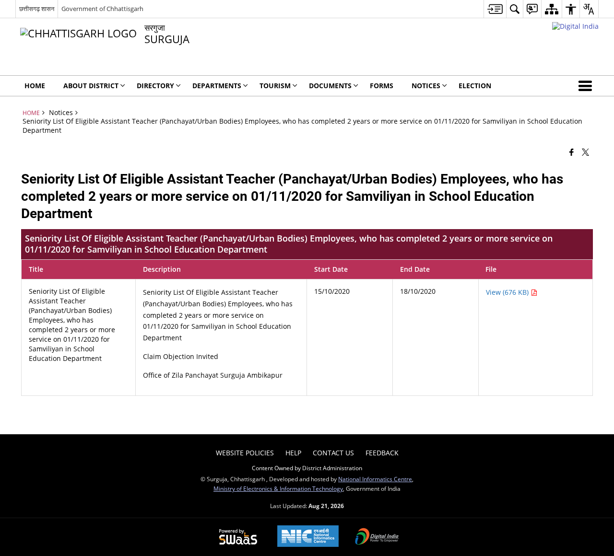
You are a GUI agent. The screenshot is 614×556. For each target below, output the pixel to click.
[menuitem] (495, 9)
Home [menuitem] (34, 85)
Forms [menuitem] (381, 85)
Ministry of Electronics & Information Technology (278, 488)
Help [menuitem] (293, 452)
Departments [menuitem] (216, 85)
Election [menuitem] (475, 85)
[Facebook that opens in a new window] (572, 151)
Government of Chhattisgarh (102, 8)
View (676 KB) (508, 292)
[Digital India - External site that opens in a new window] (575, 26)
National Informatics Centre (375, 479)
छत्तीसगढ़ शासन (36, 8)
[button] (587, 86)
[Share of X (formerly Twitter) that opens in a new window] (585, 151)
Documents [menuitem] (330, 85)
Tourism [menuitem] (275, 85)
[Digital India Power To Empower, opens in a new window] (377, 537)
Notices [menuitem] (426, 85)
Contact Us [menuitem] (333, 452)
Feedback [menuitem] (382, 452)
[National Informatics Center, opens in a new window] (308, 537)
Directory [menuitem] (155, 85)
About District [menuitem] (90, 85)
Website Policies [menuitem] (245, 452)
